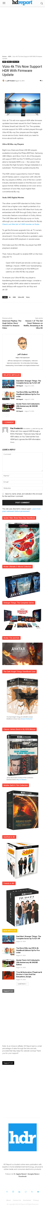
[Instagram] (13, 1192)
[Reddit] (25, 1192)
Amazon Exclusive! (27, 719)
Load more (22, 984)
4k (9, 297)
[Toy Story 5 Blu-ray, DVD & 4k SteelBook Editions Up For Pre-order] (8, 395)
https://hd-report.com (22, 357)
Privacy (36, 1200)
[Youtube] (38, 1192)
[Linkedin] (19, 1192)
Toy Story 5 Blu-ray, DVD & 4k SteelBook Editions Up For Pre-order (28, 394)
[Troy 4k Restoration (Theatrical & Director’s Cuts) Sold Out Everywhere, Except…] (8, 975)
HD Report (19, 386)
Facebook (23, 1176)
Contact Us (17, 1200)
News (9, 62)
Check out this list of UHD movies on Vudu (20, 224)
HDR (9, 56)
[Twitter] (32, 1192)
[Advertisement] (22, 30)
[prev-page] (3, 415)
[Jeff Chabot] (3, 81)
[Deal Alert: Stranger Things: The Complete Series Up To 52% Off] (8, 384)
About (8, 1200)
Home (4, 56)
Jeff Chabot (11, 81)
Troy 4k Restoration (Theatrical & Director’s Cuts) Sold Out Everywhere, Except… (29, 974)
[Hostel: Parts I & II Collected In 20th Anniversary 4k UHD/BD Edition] (8, 407)
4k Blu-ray (6, 387)
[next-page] (7, 415)
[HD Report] (22, 2)
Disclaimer (27, 1200)
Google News (33, 1174)
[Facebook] (7, 1192)
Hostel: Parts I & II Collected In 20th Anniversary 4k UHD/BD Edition (28, 406)
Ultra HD (15, 62)
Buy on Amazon (22, 779)
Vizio (28, 297)
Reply (12, 442)
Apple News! (21, 1174)
